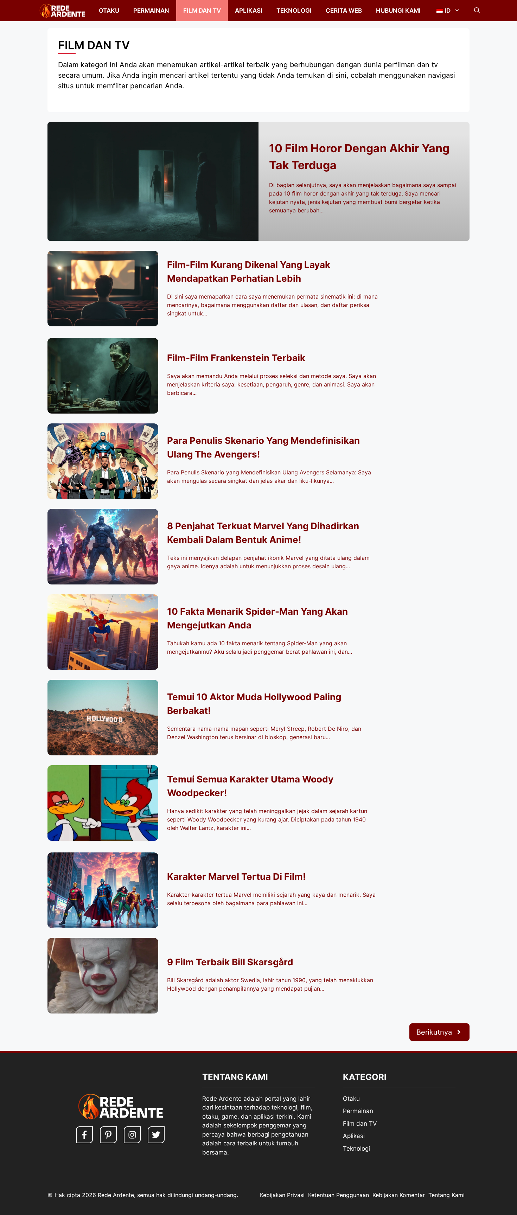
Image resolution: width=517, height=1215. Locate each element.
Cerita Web (344, 10)
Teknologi (294, 10)
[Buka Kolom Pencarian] (477, 10)
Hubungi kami (398, 10)
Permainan (151, 10)
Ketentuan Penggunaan (338, 1194)
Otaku (109, 10)
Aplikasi (248, 10)
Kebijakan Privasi (282, 1194)
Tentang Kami (446, 1194)
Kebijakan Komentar (398, 1194)
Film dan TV (202, 10)
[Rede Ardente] (60, 10)
